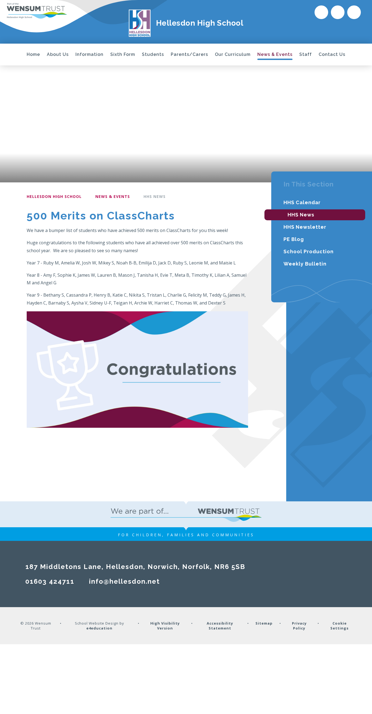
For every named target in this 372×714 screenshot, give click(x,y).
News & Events (112, 196)
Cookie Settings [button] (339, 626)
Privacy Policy (299, 626)
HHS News (155, 196)
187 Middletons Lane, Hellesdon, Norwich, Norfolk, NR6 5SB (135, 567)
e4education (99, 628)
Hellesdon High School (54, 196)
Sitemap (264, 623)
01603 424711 (49, 581)
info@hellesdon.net (124, 581)
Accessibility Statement (220, 626)
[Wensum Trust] (37, 11)
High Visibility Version (165, 626)
